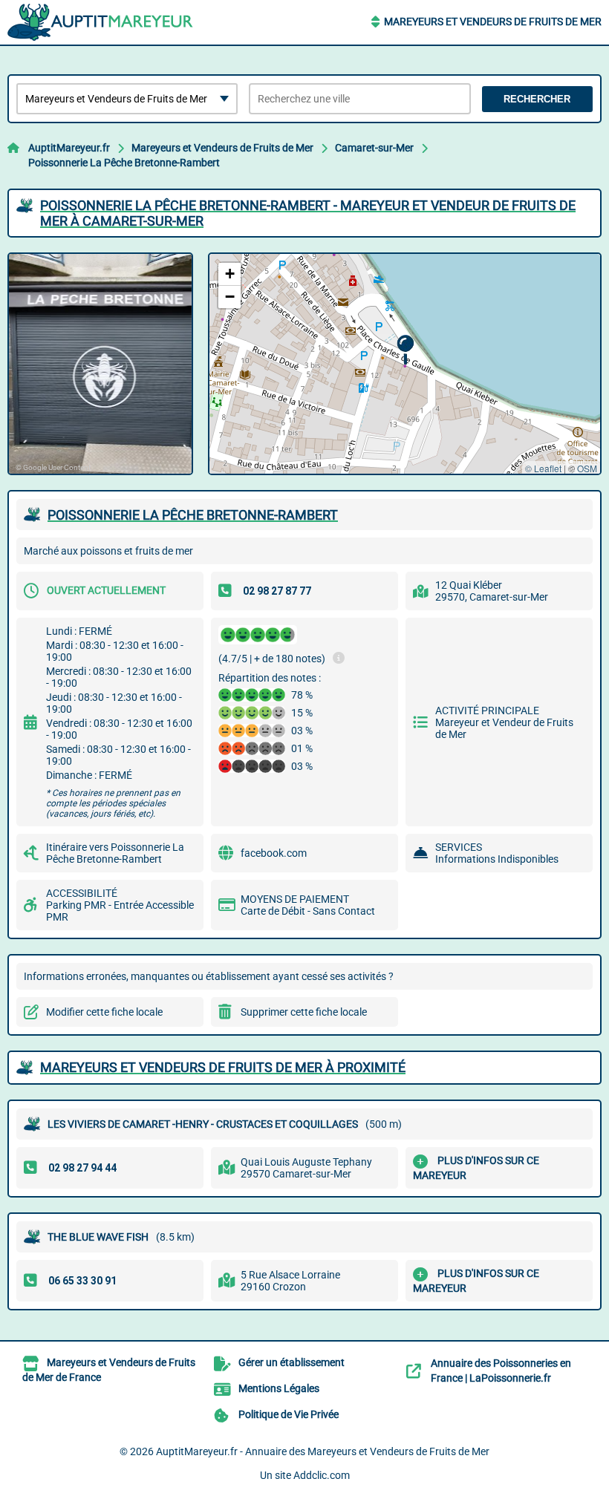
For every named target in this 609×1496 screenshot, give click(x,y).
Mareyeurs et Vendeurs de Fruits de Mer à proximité (223, 1067)
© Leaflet (543, 468)
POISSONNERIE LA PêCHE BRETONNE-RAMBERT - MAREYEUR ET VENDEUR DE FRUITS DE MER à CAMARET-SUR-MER (308, 213)
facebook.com (274, 853)
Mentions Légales (278, 1388)
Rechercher (537, 99)
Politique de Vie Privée (288, 1414)
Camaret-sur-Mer (374, 148)
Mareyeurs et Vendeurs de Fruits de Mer (493, 21)
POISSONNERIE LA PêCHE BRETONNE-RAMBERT (193, 515)
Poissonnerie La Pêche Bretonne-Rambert (124, 163)
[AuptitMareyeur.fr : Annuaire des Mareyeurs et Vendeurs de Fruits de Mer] (100, 22)
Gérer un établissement (291, 1362)
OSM (587, 468)
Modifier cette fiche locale (104, 1012)
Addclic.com (321, 1475)
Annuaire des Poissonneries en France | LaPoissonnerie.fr (501, 1370)
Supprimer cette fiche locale (304, 1012)
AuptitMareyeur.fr (69, 148)
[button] (405, 350)
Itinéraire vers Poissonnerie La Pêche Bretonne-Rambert (115, 853)
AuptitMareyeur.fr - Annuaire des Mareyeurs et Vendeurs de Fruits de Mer (322, 1451)
